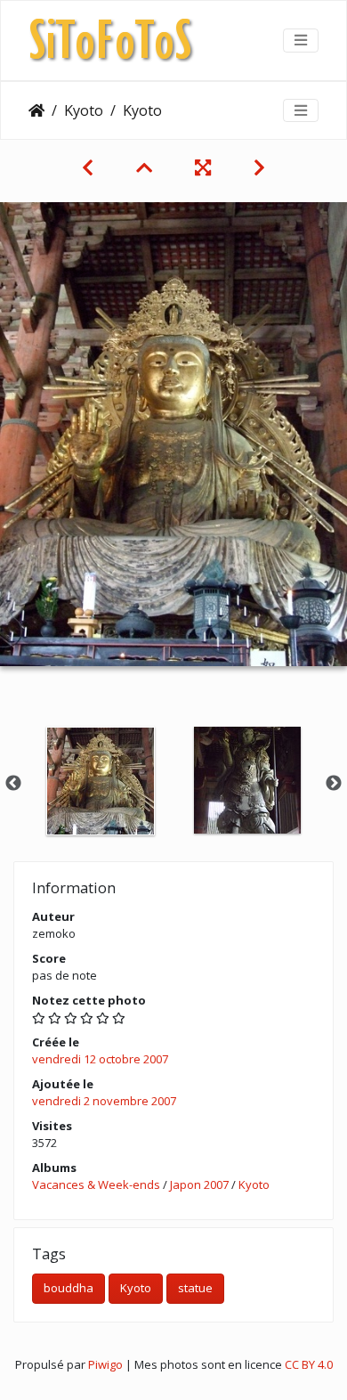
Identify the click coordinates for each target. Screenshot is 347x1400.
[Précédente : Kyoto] (88, 167)
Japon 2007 (199, 1184)
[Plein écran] (203, 167)
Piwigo (105, 1364)
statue (195, 1288)
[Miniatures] (144, 167)
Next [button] (334, 784)
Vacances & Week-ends (96, 1184)
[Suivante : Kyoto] (259, 167)
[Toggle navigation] (301, 40)
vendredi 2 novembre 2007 (104, 1101)
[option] (100, 781)
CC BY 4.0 (309, 1364)
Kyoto (83, 110)
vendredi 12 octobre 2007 (100, 1059)
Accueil (36, 110)
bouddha (68, 1288)
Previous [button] (13, 784)
